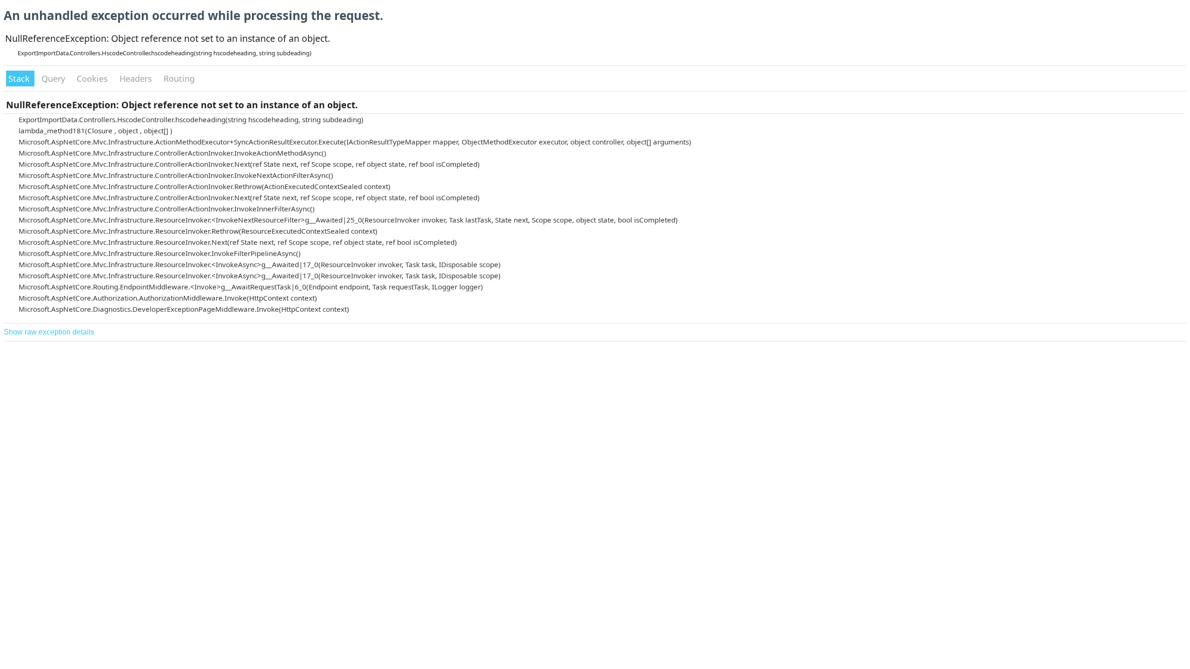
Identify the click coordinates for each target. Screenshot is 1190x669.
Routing (179, 78)
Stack (20, 78)
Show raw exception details (49, 332)
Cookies (93, 78)
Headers (136, 78)
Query (54, 78)
